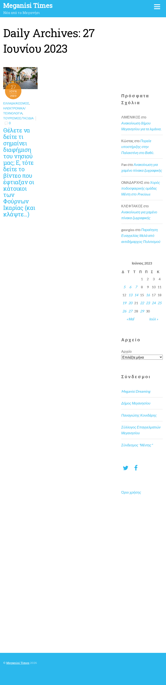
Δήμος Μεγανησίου (135, 403)
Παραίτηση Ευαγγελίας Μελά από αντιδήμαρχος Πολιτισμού (140, 235)
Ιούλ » (153, 319)
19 (124, 303)
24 (154, 303)
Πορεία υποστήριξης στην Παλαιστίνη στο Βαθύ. (137, 146)
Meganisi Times (17, 663)
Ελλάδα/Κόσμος (16, 103)
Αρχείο (126, 351)
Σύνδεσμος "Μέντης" (137, 445)
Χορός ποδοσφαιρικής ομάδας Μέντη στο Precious (140, 188)
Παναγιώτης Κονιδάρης (139, 415)
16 (148, 295)
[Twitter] (125, 468)
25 (159, 303)
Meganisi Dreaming (135, 391)
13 (130, 295)
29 (142, 311)
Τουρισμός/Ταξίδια (18, 118)
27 (130, 311)
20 (130, 303)
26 (124, 311)
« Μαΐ (130, 319)
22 (142, 303)
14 (136, 295)
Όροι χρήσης (131, 492)
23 (148, 303)
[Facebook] (136, 468)
